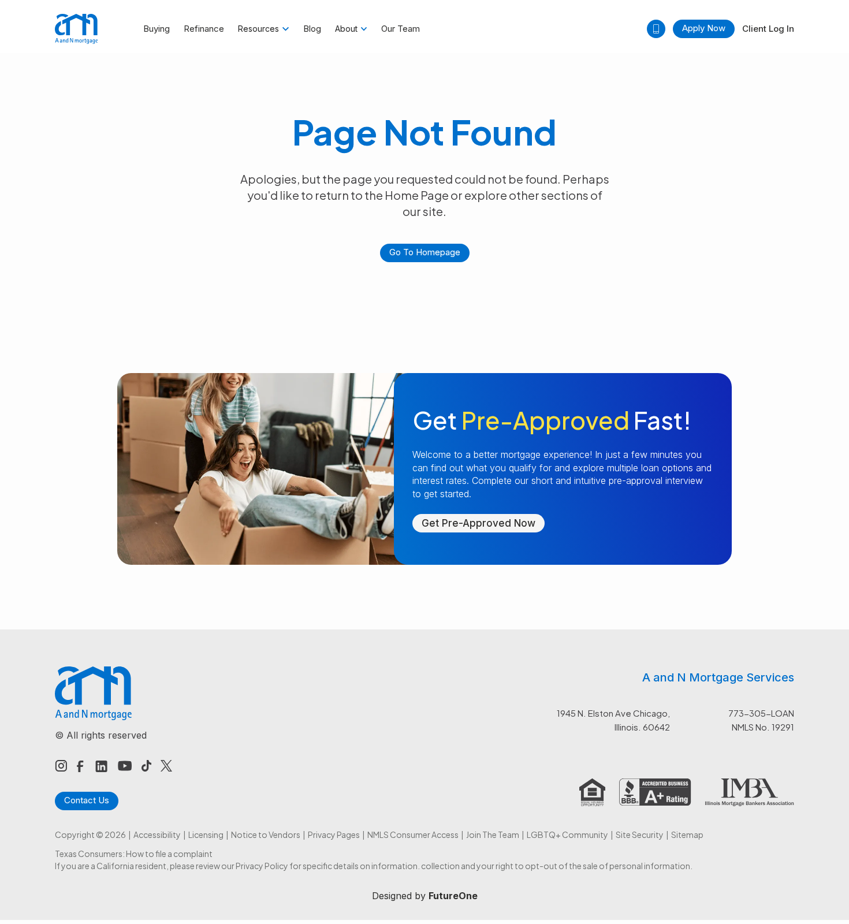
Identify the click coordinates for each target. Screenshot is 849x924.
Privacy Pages (334, 834)
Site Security (640, 834)
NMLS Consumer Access (413, 834)
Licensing (206, 834)
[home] (76, 29)
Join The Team (492, 834)
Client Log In (768, 28)
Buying (156, 28)
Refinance (204, 28)
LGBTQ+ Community (567, 834)
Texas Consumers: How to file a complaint (134, 853)
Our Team (400, 28)
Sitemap (687, 834)
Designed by (425, 895)
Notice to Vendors (265, 834)
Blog (312, 28)
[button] (263, 29)
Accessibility (157, 834)
